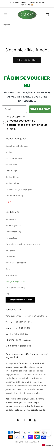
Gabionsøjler (11, 164)
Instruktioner (12, 275)
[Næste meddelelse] (49, 4)
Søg (7, 294)
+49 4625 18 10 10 (23, 322)
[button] (5, 15)
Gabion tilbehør (13, 177)
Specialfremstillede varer (17, 146)
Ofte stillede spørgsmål (16, 262)
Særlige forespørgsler (15, 281)
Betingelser (11, 250)
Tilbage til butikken (27, 60)
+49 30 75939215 (22, 339)
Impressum (11, 219)
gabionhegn (11, 378)
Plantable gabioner (14, 158)
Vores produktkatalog (15, 287)
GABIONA (23, 442)
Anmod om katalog (14, 195)
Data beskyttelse (13, 225)
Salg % (8, 201)
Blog (8, 269)
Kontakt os (10, 256)
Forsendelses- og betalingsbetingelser (23, 244)
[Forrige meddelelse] (5, 4)
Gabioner (10, 152)
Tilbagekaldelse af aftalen (20, 299)
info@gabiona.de (22, 345)
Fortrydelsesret (12, 238)
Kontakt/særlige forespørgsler (19, 189)
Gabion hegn (11, 170)
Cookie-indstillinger (14, 231)
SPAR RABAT (40, 109)
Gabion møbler (12, 183)
